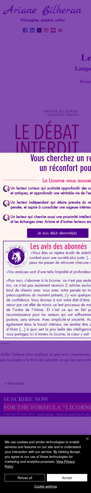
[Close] (84, 441)
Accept (67, 477)
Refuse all (25, 477)
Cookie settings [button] (45, 486)
